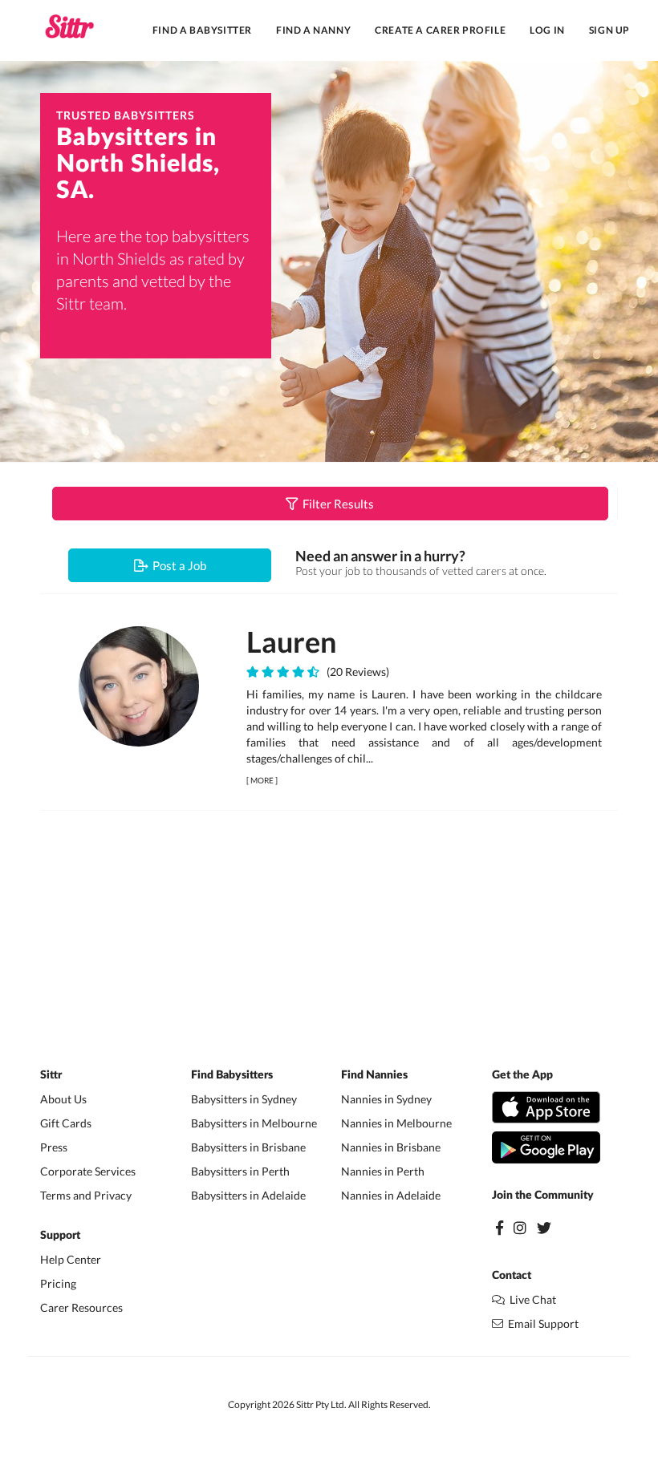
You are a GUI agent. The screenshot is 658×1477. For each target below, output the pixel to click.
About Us (63, 1099)
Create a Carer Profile (440, 30)
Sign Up (609, 30)
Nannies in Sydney (386, 1099)
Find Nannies (374, 1075)
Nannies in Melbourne (396, 1123)
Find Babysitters (232, 1075)
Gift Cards (65, 1123)
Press (53, 1147)
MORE (262, 780)
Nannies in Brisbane (391, 1147)
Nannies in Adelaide (391, 1195)
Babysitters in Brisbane (248, 1147)
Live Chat (530, 1299)
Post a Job (177, 565)
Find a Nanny (313, 30)
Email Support (541, 1323)
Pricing (58, 1283)
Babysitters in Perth (240, 1171)
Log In (547, 30)
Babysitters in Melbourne (254, 1123)
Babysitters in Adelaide (248, 1195)
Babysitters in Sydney (244, 1099)
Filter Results (336, 503)
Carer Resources (81, 1307)
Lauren (291, 641)
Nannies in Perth (382, 1171)
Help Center (70, 1259)
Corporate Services (88, 1171)
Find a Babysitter (202, 30)
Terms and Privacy (86, 1195)
